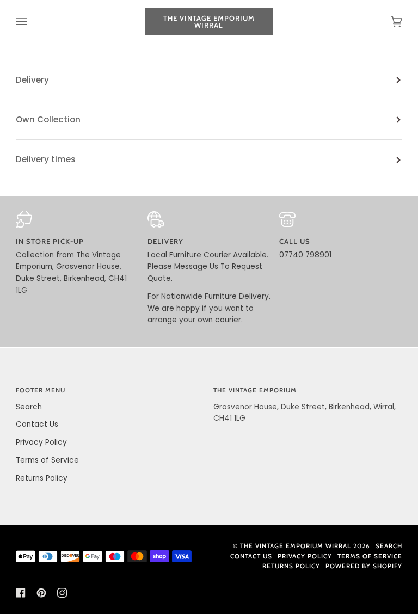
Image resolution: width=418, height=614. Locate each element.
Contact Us (37, 424)
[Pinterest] (41, 593)
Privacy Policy (41, 442)
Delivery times (46, 159)
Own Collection (48, 119)
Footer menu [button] (40, 390)
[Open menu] (32, 22)
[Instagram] (62, 593)
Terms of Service (47, 460)
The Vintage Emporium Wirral (295, 546)
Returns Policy (41, 478)
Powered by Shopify (363, 566)
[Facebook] (21, 593)
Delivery (32, 79)
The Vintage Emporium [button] (255, 390)
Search (29, 407)
